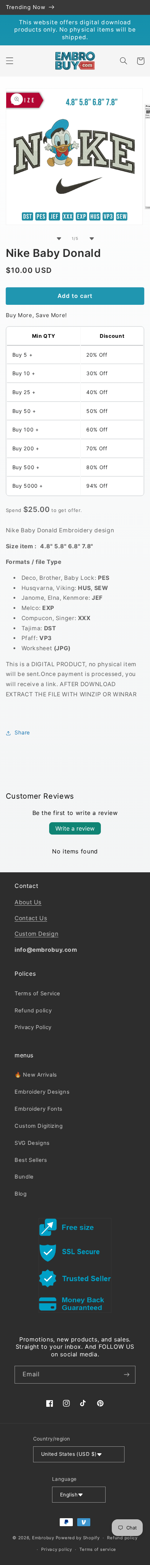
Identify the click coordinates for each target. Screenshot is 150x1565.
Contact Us (31, 918)
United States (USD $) (69, 1454)
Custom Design (36, 933)
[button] (9, 61)
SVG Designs (32, 1143)
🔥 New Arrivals (36, 1075)
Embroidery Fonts (39, 1109)
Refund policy (33, 1010)
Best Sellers (31, 1160)
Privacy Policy (33, 1027)
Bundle (24, 1176)
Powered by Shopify (78, 1537)
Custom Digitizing (39, 1126)
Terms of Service (37, 993)
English (69, 1495)
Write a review (75, 828)
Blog (21, 1194)
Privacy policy (56, 1549)
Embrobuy (43, 1537)
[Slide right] (91, 238)
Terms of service (97, 1549)
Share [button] (22, 732)
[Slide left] (59, 238)
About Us (28, 902)
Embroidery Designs (42, 1092)
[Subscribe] (126, 1375)
